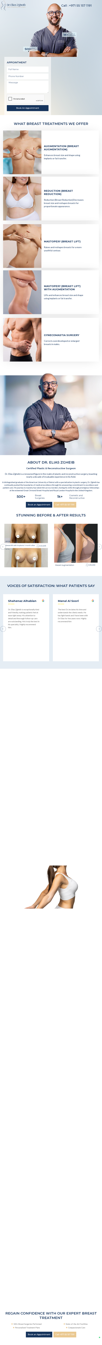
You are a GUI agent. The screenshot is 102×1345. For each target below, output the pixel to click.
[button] (3, 547)
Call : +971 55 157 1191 (76, 5)
